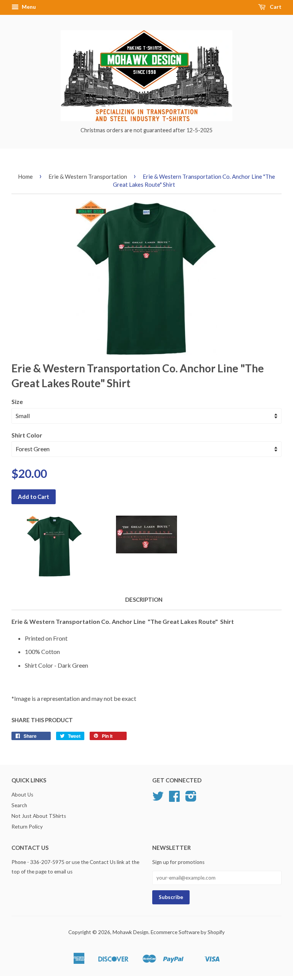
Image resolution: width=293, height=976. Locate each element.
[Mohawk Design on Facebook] (174, 799)
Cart (275, 6)
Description (144, 599)
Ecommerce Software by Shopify (188, 932)
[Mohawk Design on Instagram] (191, 799)
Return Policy (27, 827)
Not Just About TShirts (38, 816)
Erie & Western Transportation (87, 176)
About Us (22, 795)
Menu (28, 6)
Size (17, 401)
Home (25, 176)
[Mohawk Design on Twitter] (158, 799)
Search (19, 805)
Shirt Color (26, 435)
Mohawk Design (130, 932)
